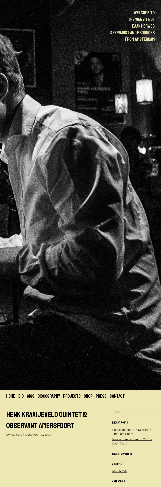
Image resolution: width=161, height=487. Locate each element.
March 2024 (120, 471)
